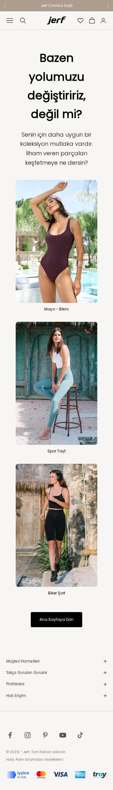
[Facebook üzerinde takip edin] (10, 735)
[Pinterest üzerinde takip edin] (45, 735)
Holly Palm (15, 759)
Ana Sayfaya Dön (56, 619)
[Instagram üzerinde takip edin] (27, 735)
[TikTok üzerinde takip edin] (80, 735)
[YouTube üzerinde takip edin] (63, 735)
